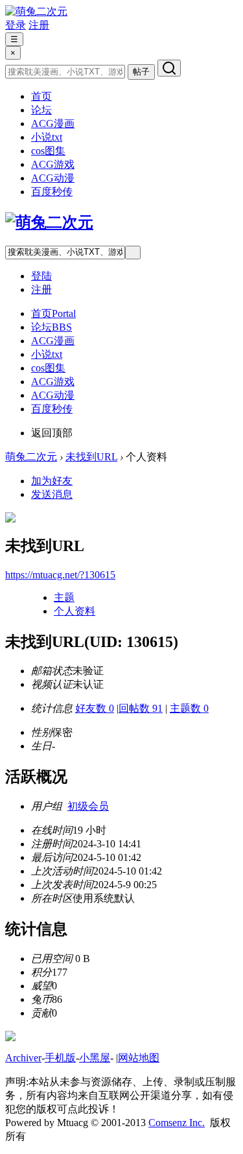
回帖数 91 (141, 708)
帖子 (141, 72)
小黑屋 (94, 1057)
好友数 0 (94, 708)
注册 (39, 24)
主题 (64, 597)
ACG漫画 (53, 123)
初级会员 (88, 806)
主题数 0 (189, 708)
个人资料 (74, 611)
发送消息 (52, 494)
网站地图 (138, 1057)
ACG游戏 (53, 164)
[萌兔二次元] (36, 11)
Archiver (23, 1057)
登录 (15, 24)
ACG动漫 (53, 177)
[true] (169, 68)
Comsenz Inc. (176, 1122)
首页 (41, 96)
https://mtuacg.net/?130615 (60, 574)
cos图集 (48, 150)
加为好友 (52, 480)
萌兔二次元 (31, 456)
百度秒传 (52, 191)
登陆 (41, 275)
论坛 (41, 109)
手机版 (60, 1057)
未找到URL (91, 456)
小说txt (46, 137)
